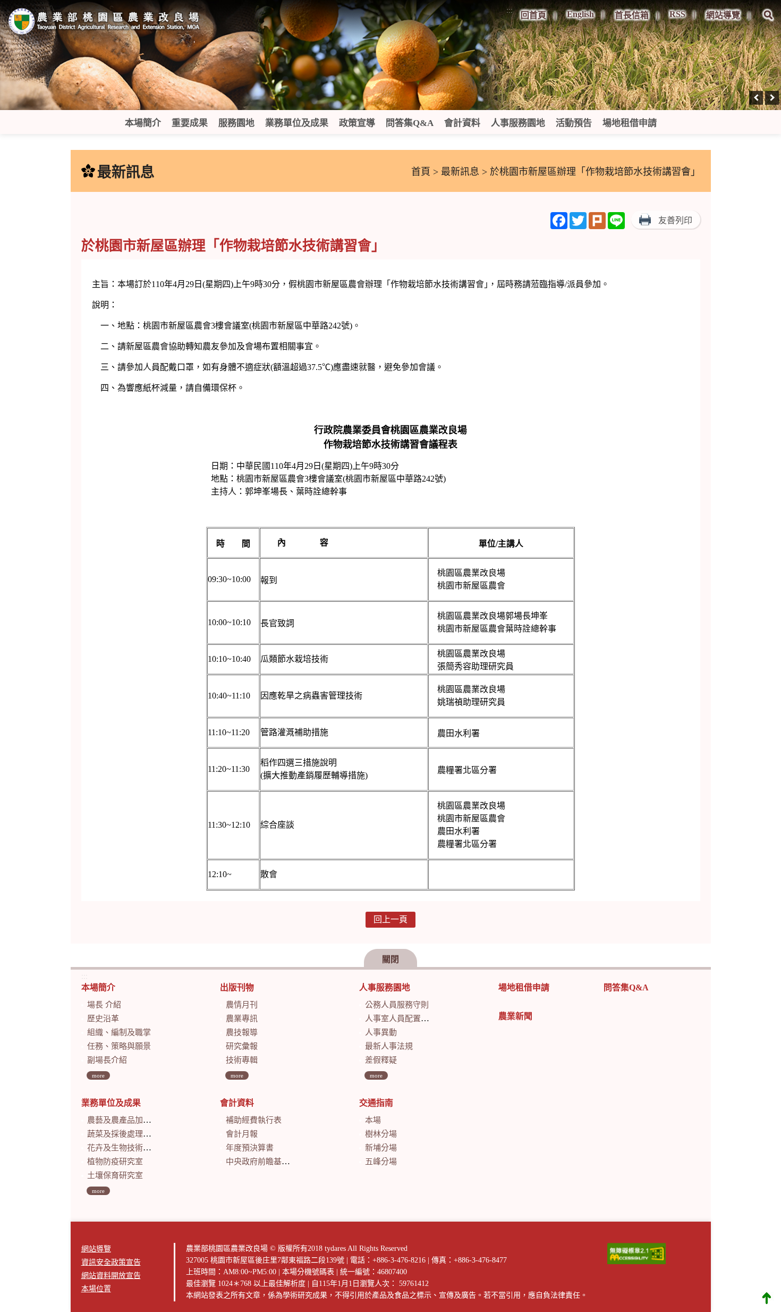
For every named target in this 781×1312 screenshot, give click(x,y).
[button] (768, 22)
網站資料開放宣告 (111, 1276)
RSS (677, 14)
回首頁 (533, 15)
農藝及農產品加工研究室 (131, 1120)
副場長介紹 (107, 1060)
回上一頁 (390, 919)
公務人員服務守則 (397, 1004)
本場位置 (96, 1289)
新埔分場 (381, 1147)
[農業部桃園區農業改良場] (104, 23)
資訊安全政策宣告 (111, 1262)
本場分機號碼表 (308, 1272)
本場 (373, 1120)
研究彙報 (242, 1046)
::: (509, 10)
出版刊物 (237, 987)
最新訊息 (460, 171)
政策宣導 (357, 123)
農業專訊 (242, 1018)
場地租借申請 (629, 123)
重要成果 (190, 123)
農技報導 (242, 1032)
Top (766, 1297)
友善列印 (675, 220)
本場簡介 (143, 123)
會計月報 (242, 1134)
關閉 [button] (390, 959)
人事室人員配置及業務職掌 (413, 1018)
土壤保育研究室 (115, 1175)
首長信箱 (632, 15)
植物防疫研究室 (115, 1161)
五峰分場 (381, 1161)
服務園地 (236, 123)
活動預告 (574, 123)
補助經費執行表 (254, 1120)
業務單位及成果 (296, 123)
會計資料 (462, 123)
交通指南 (376, 1102)
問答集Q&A (410, 123)
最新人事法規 (389, 1046)
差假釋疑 (381, 1060)
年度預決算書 (250, 1147)
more (98, 1075)
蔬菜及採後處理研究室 (127, 1134)
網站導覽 (723, 15)
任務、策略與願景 (119, 1046)
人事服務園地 (518, 123)
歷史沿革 (103, 1018)
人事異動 (381, 1032)
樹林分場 (381, 1134)
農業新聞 (515, 1016)
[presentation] (756, 98)
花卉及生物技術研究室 (127, 1147)
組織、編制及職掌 (119, 1032)
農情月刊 (242, 1004)
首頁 (420, 171)
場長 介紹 (104, 1004)
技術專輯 (242, 1060)
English (580, 14)
